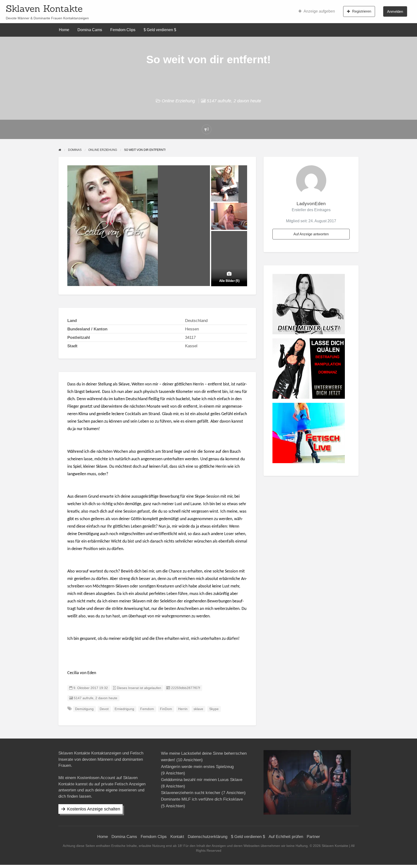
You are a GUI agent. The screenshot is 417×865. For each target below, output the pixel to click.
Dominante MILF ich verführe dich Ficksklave (202, 799)
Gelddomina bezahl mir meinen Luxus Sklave (201, 779)
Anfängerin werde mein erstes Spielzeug (197, 766)
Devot (104, 709)
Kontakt (177, 836)
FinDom (166, 709)
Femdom (147, 709)
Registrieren (361, 11)
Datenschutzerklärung (207, 836)
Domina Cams (89, 30)
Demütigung (84, 709)
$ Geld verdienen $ (160, 30)
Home (64, 30)
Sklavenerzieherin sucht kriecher (190, 792)
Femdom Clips (122, 30)
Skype (214, 709)
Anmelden (395, 11)
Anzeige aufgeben (319, 11)
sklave (198, 709)
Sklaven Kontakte (44, 8)
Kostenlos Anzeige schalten (93, 809)
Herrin (183, 709)
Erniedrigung (124, 709)
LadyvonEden (311, 203)
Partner (313, 836)
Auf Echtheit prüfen (286, 836)
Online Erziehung (178, 100)
